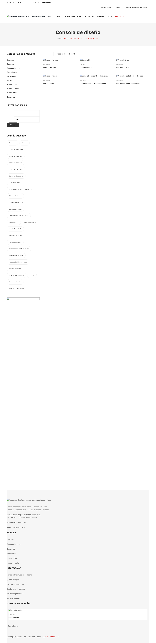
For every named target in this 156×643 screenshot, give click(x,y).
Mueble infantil (12, 93)
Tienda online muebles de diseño (135, 7)
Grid (44, 54)
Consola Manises (49, 67)
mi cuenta (141, 16)
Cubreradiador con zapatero (19, 189)
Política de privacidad (15, 594)
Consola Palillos (49, 83)
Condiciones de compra (16, 589)
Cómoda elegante (15, 209)
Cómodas (10, 60)
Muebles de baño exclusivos (19, 249)
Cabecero (12, 143)
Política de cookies (14, 599)
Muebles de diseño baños (18, 262)
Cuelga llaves (12, 72)
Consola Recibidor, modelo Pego (128, 83)
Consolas (46, 64)
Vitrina (32, 275)
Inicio (60, 39)
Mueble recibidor (15, 242)
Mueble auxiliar (12, 85)
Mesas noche (13, 222)
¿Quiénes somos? (106, 7)
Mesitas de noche (15, 235)
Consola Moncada (86, 67)
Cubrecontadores (13, 68)
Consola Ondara (122, 67)
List (48, 54)
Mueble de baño (13, 89)
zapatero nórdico (15, 282)
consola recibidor (15, 163)
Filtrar (13, 125)
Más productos (12, 626)
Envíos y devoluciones (15, 584)
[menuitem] (59, 17)
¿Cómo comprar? (13, 580)
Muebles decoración (16, 255)
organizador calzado (16, 275)
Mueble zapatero (15, 268)
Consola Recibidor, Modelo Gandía (93, 83)
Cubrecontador (14, 182)
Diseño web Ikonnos (51, 637)
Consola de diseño (15, 156)
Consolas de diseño (16, 169)
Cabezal (24, 143)
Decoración (11, 76)
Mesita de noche (30, 222)
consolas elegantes (16, 176)
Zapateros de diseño (16, 288)
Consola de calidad (16, 149)
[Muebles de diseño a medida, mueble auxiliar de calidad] (29, 16)
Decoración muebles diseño (18, 216)
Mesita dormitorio (15, 229)
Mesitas (10, 81)
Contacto (118, 7)
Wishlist (146, 16)
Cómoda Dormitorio (16, 202)
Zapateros (11, 97)
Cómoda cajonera (15, 196)
